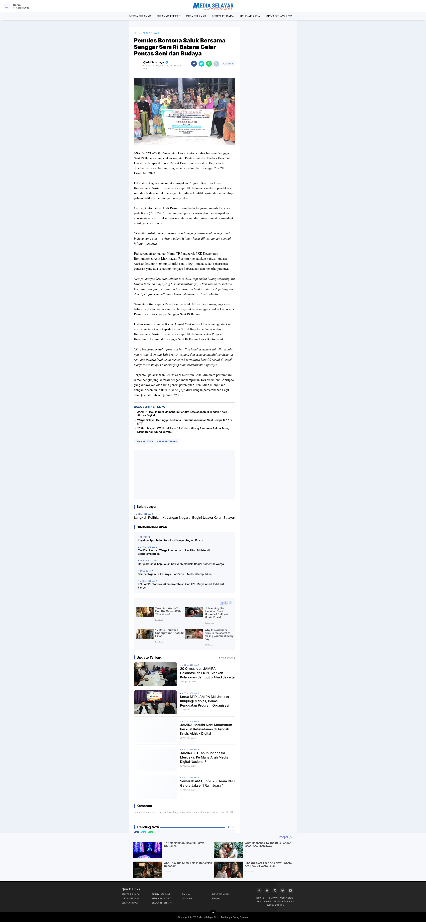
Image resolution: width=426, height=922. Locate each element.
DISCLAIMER (264, 901)
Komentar (228, 63)
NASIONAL (188, 898)
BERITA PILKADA (223, 16)
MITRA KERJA (274, 905)
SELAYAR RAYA (250, 16)
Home (137, 33)
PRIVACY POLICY (283, 901)
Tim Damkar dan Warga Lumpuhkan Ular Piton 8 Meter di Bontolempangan (174, 552)
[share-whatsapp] (209, 64)
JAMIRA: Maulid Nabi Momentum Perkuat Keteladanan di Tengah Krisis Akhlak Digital (206, 729)
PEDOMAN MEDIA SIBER (281, 897)
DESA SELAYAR (196, 16)
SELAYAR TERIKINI (162, 902)
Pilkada (216, 898)
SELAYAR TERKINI (169, 16)
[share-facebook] (194, 64)
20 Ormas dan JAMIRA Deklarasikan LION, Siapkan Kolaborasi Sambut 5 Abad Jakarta (207, 673)
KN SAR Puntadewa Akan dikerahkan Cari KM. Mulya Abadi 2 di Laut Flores (181, 585)
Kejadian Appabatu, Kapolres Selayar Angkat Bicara (170, 540)
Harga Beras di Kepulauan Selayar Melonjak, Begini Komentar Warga (181, 564)
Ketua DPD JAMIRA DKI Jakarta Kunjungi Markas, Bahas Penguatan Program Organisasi (204, 701)
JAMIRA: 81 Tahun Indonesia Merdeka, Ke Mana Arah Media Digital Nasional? (204, 757)
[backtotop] (213, 913)
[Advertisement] (184, 475)
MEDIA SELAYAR (140, 16)
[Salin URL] (216, 64)
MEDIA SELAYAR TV (279, 16)
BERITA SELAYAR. (161, 894)
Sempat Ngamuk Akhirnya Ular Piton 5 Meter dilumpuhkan (175, 574)
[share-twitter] (201, 64)
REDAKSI (260, 897)
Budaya (186, 894)
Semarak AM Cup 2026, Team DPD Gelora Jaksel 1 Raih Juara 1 (207, 783)
